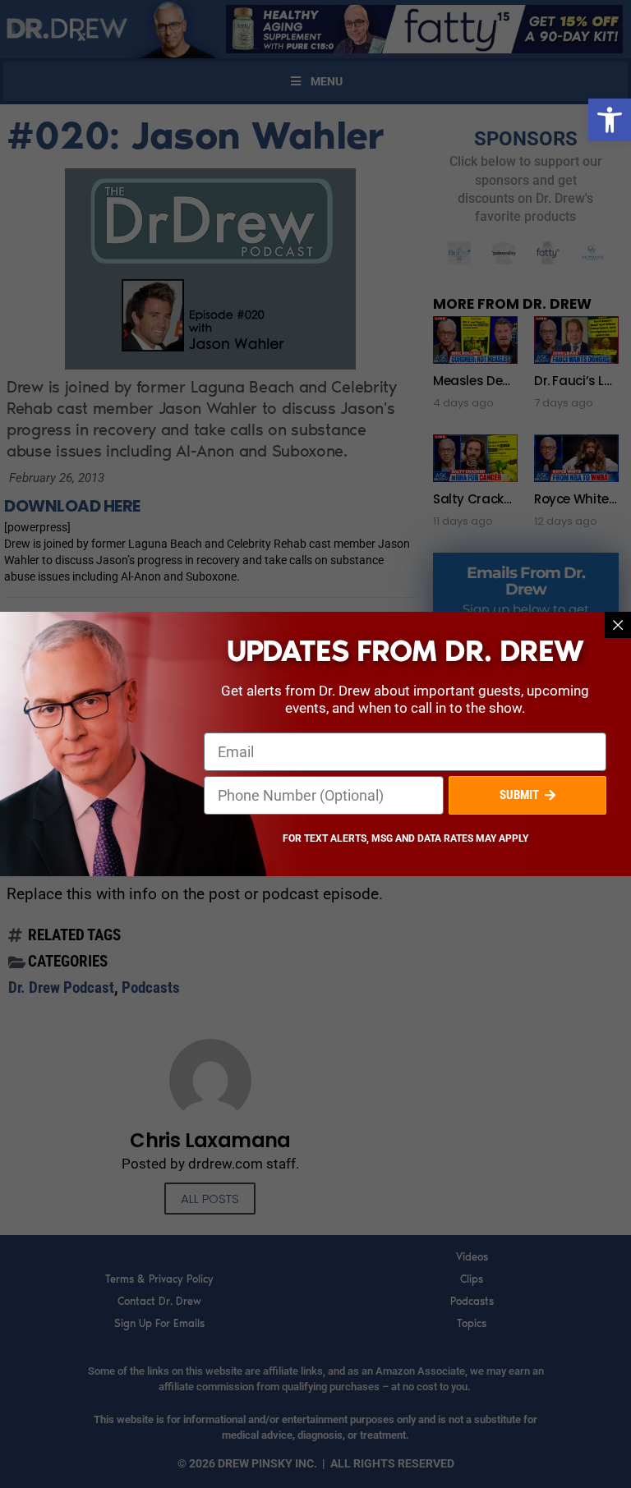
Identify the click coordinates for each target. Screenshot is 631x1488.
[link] (609, 120)
